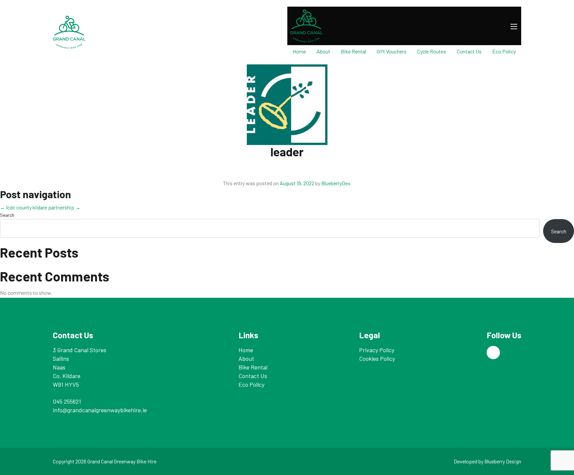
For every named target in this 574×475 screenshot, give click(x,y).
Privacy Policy (376, 350)
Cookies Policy (377, 358)
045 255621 (67, 401)
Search (7, 215)
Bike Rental (353, 51)
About (323, 51)
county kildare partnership (48, 207)
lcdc (7, 207)
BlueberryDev (335, 183)
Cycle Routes (431, 51)
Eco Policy (504, 51)
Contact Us (469, 51)
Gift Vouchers (392, 51)
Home (299, 51)
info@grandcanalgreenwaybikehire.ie (100, 410)
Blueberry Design (502, 461)
